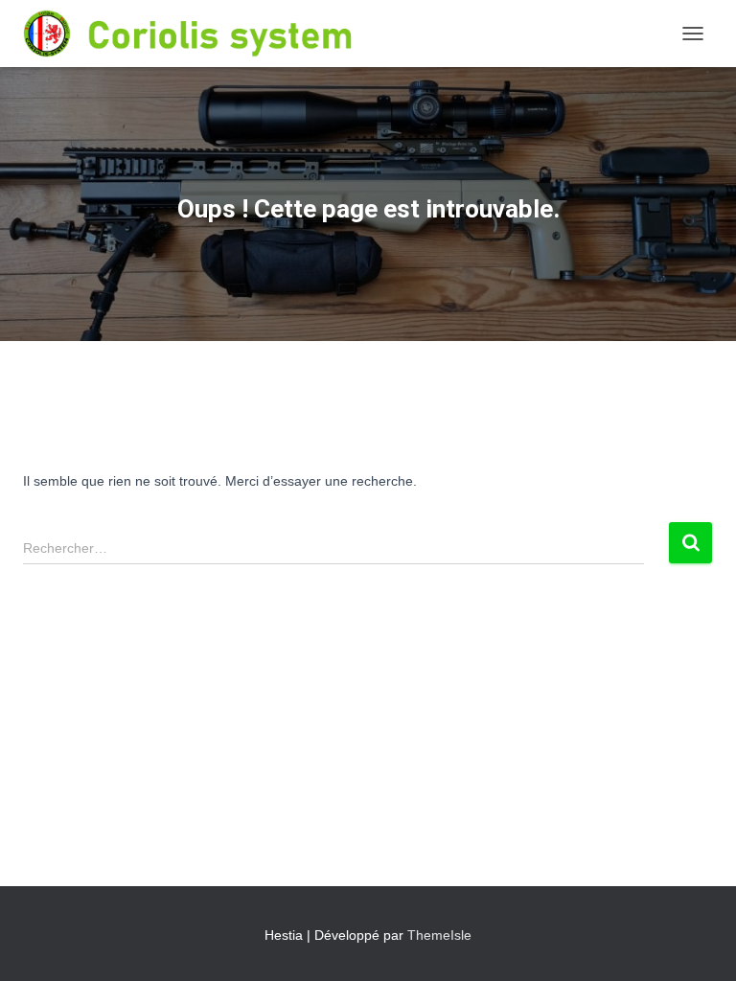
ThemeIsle (439, 935)
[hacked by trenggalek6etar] (230, 33)
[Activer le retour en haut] (698, 943)
